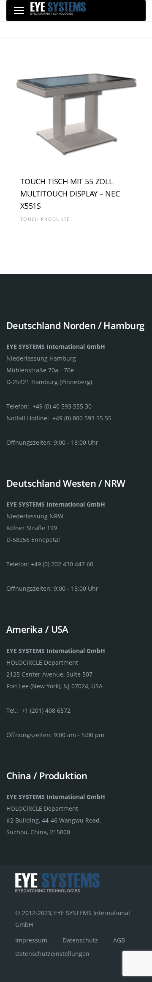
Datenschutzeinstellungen (52, 954)
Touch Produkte (45, 219)
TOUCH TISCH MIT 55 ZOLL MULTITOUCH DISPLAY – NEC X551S (70, 193)
